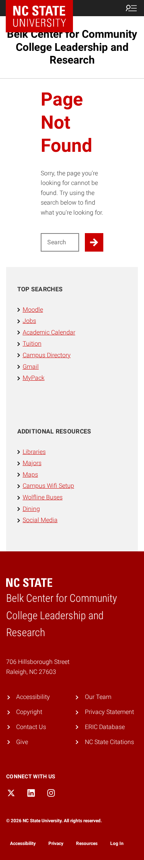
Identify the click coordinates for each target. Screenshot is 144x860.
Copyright (29, 712)
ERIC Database (105, 727)
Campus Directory (47, 355)
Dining (31, 508)
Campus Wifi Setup (48, 485)
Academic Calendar (49, 332)
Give (22, 742)
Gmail (31, 366)
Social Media (40, 520)
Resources (87, 843)
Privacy (55, 843)
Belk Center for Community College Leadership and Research (72, 47)
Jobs (29, 320)
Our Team (98, 696)
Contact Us (31, 727)
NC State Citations (109, 742)
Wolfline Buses (43, 497)
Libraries (34, 451)
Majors (32, 463)
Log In (117, 843)
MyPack (34, 377)
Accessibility (33, 696)
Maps (30, 474)
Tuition (32, 343)
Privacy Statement (109, 712)
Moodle (33, 309)
